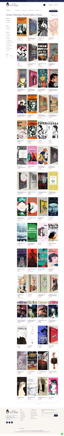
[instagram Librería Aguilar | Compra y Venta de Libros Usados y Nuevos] (7, 422)
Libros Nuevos (17, 10)
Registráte (51, 5)
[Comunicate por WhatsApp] (62, 434)
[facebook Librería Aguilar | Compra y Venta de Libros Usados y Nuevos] (9, 422)
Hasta (11, 55)
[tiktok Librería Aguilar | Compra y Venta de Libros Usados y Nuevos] (12, 422)
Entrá (50, 4)
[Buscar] (44, 5)
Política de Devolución (34, 415)
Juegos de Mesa (31, 10)
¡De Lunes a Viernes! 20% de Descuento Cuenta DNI (47, 1)
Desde (7, 55)
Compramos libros (53, 11)
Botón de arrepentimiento (40, 430)
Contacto (21, 420)
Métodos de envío (33, 418)
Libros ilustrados (8, 22)
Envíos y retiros (54, 9)
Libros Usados (24, 10)
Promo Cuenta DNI (33, 413)
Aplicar (15, 58)
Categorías (8, 10)
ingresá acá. (34, 430)
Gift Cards (37, 10)
